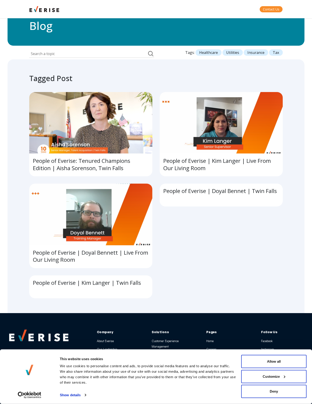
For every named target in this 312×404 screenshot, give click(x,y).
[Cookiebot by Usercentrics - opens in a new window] (30, 395)
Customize (271, 376)
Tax (276, 52)
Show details (70, 395)
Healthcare (208, 52)
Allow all (274, 361)
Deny (274, 391)
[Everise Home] (39, 335)
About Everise (105, 341)
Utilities (232, 52)
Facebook (266, 341)
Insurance (255, 52)
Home (210, 341)
